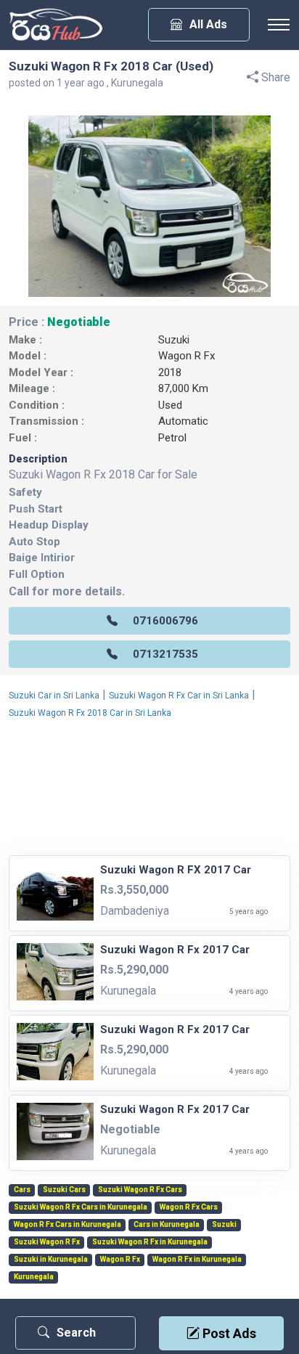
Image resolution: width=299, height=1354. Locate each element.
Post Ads (228, 1333)
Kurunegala (34, 1277)
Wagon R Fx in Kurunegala (197, 1259)
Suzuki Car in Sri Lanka (54, 695)
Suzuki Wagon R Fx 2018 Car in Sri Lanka (90, 713)
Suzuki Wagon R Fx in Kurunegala (150, 1242)
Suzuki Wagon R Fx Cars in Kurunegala (80, 1207)
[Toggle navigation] (278, 25)
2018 (169, 372)
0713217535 (165, 654)
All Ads (208, 24)
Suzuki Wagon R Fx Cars (140, 1190)
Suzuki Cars (64, 1190)
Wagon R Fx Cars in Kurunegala (67, 1224)
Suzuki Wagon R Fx (47, 1242)
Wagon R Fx (186, 355)
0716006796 (165, 620)
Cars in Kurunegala (167, 1224)
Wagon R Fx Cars (189, 1207)
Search (76, 1332)
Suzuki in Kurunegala (51, 1259)
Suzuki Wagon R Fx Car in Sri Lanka (179, 695)
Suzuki (173, 339)
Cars (22, 1190)
